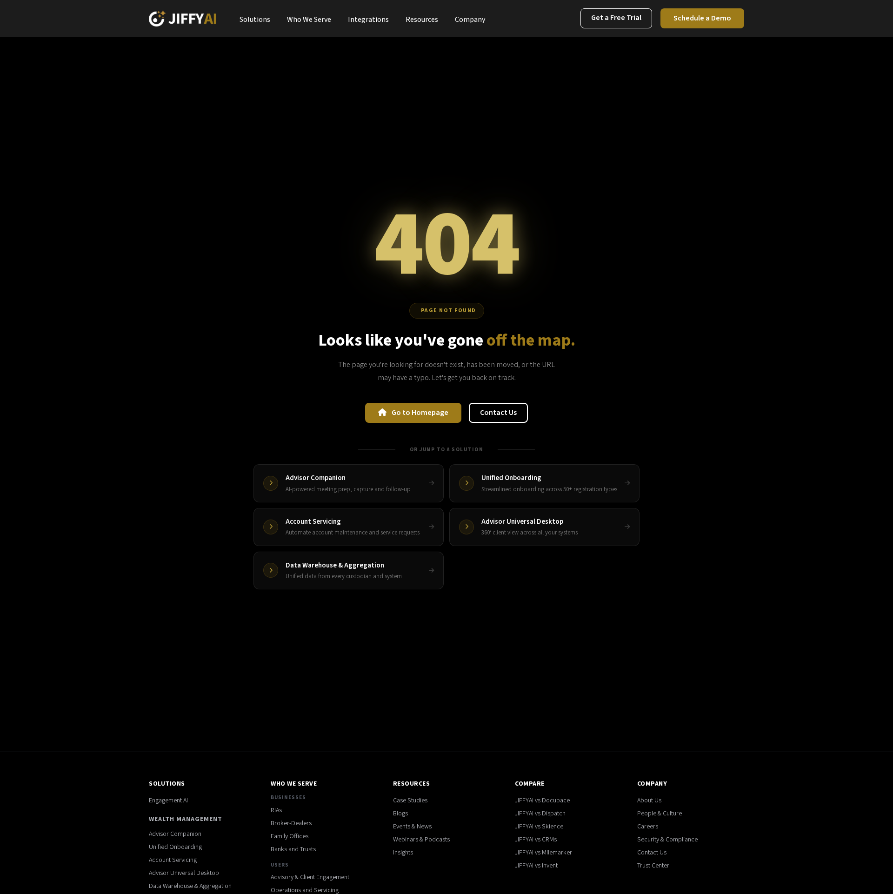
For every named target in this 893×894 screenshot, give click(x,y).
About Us (649, 800)
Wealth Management (185, 819)
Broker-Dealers (291, 823)
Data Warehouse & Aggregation (190, 886)
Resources (422, 19)
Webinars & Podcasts (421, 839)
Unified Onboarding (175, 847)
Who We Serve (309, 19)
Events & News (412, 826)
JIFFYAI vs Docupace (542, 800)
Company (470, 19)
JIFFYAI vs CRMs (536, 839)
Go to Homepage (419, 412)
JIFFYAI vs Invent (536, 865)
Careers (647, 826)
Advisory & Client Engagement (310, 877)
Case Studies (410, 800)
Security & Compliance (667, 839)
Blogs (400, 813)
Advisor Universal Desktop (184, 873)
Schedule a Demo (702, 18)
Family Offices (289, 836)
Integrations (368, 19)
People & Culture (659, 813)
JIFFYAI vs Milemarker (543, 852)
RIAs (276, 810)
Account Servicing (173, 860)
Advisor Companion (175, 834)
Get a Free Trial (616, 18)
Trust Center (653, 865)
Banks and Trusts (293, 849)
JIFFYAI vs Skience (539, 826)
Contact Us (498, 412)
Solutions (255, 19)
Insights (403, 852)
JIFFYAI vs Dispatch (540, 813)
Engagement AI (168, 800)
